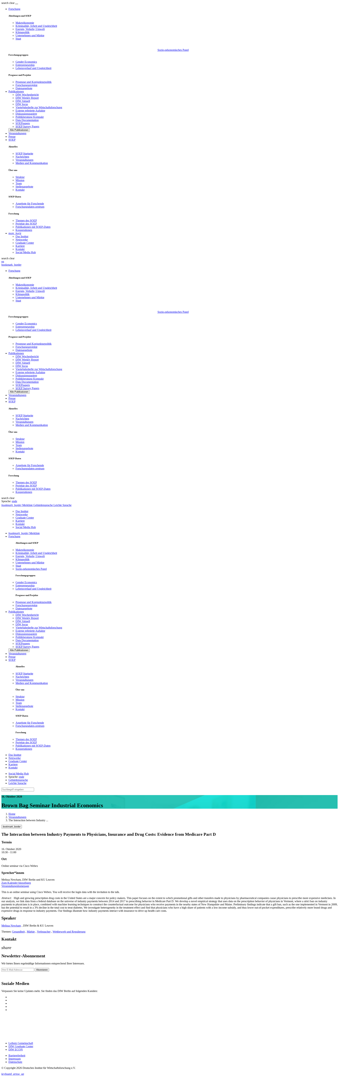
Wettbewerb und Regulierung (69, 931)
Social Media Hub (26, 252)
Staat (18, 38)
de (15, 501)
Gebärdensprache (18, 779)
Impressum (14, 1058)
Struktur (20, 177)
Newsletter (7, 975)
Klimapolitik (22, 32)
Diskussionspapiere (26, 113)
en (2, 261)
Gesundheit (18, 931)
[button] (8, 2)
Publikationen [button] (16, 91)
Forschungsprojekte (26, 85)
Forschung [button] (14, 8)
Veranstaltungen (17, 133)
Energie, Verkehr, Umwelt (30, 29)
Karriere (20, 245)
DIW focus (22, 104)
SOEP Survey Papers (27, 126)
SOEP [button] (12, 139)
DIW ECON (15, 1049)
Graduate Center (25, 242)
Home (11, 813)
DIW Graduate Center (20, 1046)
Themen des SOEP (26, 220)
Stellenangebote (24, 186)
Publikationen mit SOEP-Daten (33, 226)
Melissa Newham (11, 925)
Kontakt (20, 189)
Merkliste (24, 533)
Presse (12, 136)
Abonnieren (42, 969)
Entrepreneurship (25, 64)
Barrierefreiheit (16, 1055)
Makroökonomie (25, 22)
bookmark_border (11, 264)
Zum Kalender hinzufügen (16, 882)
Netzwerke (22, 239)
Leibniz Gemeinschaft (20, 1043)
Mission (20, 180)
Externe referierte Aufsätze (30, 110)
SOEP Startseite (24, 153)
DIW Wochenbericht (27, 94)
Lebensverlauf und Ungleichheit (33, 68)
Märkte (31, 931)
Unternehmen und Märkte (30, 35)
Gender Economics (26, 61)
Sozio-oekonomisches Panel (173, 49)
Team (19, 183)
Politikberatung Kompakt (30, 116)
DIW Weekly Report (27, 97)
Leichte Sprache (17, 783)
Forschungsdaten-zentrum (30, 206)
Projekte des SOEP (26, 223)
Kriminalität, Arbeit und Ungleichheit (36, 25)
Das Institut (22, 236)
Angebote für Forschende (30, 203)
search (4, 2)
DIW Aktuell (23, 101)
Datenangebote (24, 88)
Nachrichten (22, 156)
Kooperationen (24, 230)
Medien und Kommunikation (32, 163)
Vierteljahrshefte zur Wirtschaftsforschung (39, 107)
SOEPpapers (23, 123)
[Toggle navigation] (16, 3)
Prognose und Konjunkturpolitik (34, 81)
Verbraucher (43, 931)
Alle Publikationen (19, 130)
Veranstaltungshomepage (15, 886)
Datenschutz (15, 1061)
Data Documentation (27, 120)
